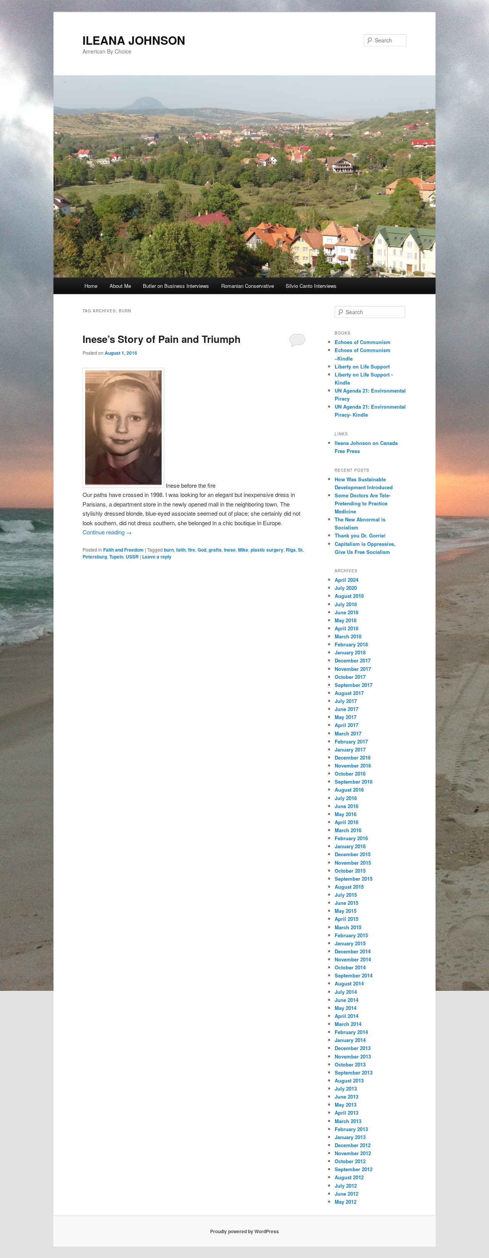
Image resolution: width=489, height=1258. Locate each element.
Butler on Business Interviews (176, 285)
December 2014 (353, 951)
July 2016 (346, 798)
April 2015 (346, 918)
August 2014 (349, 983)
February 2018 (351, 644)
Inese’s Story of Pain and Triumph (162, 339)
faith (181, 549)
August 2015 (349, 886)
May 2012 (345, 1201)
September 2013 (353, 1072)
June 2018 (346, 612)
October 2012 (350, 1161)
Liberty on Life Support (362, 366)
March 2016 (348, 830)
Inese (230, 549)
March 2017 (348, 733)
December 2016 (353, 757)
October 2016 (350, 773)
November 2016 (353, 765)
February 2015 (351, 935)
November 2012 (353, 1153)
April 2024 (346, 579)
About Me (120, 285)
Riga (291, 549)
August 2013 (349, 1080)
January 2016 (350, 846)
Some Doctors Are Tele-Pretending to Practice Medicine (362, 503)
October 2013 (350, 1064)
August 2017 (349, 692)
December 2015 (353, 854)
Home (90, 285)
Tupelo (116, 556)
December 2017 (353, 660)
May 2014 (345, 1007)
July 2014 (346, 991)
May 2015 (345, 910)
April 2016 (346, 822)
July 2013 (346, 1088)
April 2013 (346, 1112)
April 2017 (346, 725)
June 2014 (346, 999)
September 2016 (353, 781)
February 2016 (351, 838)
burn (169, 549)
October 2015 (350, 870)
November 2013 (353, 1056)
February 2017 (351, 741)
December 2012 (353, 1145)
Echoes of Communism (362, 342)
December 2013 (353, 1048)
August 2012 (349, 1177)
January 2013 (350, 1137)
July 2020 (346, 587)
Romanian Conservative (247, 285)
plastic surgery (267, 549)
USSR (132, 556)
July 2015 (346, 894)
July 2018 (346, 604)
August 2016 (349, 789)
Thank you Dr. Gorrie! (360, 535)
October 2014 (350, 967)
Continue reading (107, 532)
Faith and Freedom (123, 549)
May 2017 (345, 717)
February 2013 (351, 1129)
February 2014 (351, 1032)
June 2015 (346, 902)
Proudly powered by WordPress (244, 1231)
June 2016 (346, 806)
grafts (215, 549)
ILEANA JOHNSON (134, 40)
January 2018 (350, 652)
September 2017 (353, 684)
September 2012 (353, 1169)
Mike (243, 549)
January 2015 (350, 943)
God (202, 549)
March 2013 (348, 1121)
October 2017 (350, 676)
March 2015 (348, 927)
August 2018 (349, 595)
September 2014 (353, 975)
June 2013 (346, 1096)
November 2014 (353, 959)
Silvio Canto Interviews (311, 285)
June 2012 (346, 1193)
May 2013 (345, 1104)
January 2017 (350, 749)
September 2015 (353, 878)
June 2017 (346, 709)
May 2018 (345, 620)
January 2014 (350, 1040)
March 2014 (348, 1024)
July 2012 (346, 1185)
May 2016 (345, 814)
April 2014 (346, 1015)
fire (191, 549)
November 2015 (353, 862)
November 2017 (353, 668)
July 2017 (346, 700)
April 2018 (346, 628)
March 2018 (348, 636)
